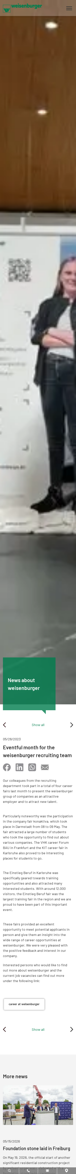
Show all (38, 725)
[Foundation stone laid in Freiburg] (38, 1104)
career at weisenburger (24, 1004)
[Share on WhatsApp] (32, 767)
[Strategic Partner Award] (4, 724)
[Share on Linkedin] (19, 767)
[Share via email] (45, 767)
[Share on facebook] (7, 767)
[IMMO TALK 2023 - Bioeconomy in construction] (71, 724)
